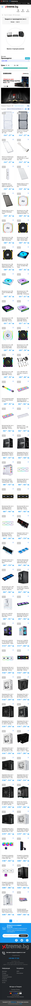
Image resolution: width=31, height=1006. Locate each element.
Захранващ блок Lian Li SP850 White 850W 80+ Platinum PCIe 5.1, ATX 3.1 (22, 776)
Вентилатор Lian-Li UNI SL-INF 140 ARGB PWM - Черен (22, 266)
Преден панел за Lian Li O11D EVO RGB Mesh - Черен (8, 212)
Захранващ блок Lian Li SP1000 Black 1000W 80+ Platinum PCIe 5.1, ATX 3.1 (8, 830)
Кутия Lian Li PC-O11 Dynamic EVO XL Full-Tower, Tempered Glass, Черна (22, 884)
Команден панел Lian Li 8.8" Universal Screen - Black (23, 534)
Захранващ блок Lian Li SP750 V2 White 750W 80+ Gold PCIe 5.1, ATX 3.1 (7, 696)
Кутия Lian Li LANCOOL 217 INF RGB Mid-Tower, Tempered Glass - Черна (7, 642)
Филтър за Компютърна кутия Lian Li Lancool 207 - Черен (23, 131)
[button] (15, 61)
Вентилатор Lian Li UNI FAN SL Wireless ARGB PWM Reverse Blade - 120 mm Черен (8, 266)
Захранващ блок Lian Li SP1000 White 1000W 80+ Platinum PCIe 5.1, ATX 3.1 (23, 830)
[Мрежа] (26, 109)
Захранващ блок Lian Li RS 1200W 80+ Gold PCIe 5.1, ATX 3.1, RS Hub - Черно (7, 803)
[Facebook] (16, 940)
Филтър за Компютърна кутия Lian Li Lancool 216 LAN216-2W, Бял (7, 158)
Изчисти (27, 58)
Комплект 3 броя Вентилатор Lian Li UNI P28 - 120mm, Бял (22, 427)
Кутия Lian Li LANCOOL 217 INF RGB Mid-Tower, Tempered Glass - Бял (22, 642)
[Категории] (2, 6)
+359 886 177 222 (14, 958)
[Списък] (28, 109)
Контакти (24, 3)
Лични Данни (20, 973)
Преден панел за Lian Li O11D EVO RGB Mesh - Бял (23, 185)
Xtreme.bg (13, 1002)
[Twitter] (22, 940)
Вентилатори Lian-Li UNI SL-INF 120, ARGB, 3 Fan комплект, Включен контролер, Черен (8, 588)
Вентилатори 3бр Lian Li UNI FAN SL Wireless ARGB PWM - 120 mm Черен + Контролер (23, 507)
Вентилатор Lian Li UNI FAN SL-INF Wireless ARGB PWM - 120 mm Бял (23, 292)
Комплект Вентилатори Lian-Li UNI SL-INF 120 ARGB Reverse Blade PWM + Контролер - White (22, 561)
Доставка (8, 3)
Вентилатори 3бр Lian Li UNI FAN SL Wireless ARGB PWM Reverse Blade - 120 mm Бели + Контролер (23, 481)
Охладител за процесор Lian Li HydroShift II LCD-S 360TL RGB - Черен (23, 857)
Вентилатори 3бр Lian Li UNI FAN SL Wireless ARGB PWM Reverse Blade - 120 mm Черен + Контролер (8, 507)
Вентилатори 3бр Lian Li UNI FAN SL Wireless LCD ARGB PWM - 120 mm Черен (23, 669)
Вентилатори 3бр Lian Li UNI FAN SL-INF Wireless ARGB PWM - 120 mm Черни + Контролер (23, 615)
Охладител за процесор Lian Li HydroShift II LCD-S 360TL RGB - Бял (7, 884)
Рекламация (18, 3)
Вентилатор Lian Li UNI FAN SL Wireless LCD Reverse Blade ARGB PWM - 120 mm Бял (7, 346)
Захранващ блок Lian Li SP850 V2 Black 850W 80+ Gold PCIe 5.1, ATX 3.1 (22, 722)
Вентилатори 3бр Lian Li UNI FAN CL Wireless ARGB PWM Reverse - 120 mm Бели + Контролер (23, 400)
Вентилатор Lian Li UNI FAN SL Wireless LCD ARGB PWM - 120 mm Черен (7, 373)
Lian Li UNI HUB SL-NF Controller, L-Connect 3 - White (22, 373)
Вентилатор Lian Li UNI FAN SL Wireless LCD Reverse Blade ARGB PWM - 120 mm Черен (22, 346)
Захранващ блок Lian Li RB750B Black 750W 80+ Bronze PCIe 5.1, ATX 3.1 (7, 454)
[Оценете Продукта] (13, 112)
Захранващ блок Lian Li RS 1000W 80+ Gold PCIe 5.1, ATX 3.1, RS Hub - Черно (7, 722)
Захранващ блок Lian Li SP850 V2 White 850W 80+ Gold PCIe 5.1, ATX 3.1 (7, 749)
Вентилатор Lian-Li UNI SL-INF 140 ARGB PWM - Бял (7, 292)
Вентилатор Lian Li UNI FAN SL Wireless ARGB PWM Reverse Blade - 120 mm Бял (23, 212)
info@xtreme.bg (14, 1)
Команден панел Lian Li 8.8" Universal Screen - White (7, 561)
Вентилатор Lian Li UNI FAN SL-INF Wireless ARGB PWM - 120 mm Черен (7, 319)
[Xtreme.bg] (11, 7)
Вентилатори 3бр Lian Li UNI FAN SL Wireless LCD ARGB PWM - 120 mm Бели (8, 669)
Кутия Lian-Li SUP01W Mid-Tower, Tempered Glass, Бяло (7, 615)
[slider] (2, 68)
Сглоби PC (4, 978)
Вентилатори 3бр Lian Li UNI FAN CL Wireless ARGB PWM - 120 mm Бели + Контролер (8, 427)
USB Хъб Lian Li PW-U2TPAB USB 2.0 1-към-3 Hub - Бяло (23, 158)
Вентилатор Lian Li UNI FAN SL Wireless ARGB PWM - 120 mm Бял (7, 239)
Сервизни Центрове (7, 977)
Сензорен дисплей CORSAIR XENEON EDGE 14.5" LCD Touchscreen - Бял (22, 911)
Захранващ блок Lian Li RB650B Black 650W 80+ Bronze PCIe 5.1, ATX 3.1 (22, 454)
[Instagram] (27, 940)
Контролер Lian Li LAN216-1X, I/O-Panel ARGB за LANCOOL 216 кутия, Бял (7, 185)
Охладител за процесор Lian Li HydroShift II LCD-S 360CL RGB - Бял (7, 857)
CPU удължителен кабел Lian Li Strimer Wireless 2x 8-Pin (8, 400)
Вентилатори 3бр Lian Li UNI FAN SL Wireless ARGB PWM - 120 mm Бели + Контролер (8, 534)
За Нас (3, 982)
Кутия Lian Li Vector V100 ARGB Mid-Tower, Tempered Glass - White (7, 481)
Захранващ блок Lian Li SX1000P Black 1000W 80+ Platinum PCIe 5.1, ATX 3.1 (22, 696)
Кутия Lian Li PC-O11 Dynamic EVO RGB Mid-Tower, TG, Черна (22, 803)
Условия (13, 3)
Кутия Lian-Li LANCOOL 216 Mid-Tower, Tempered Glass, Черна (23, 588)
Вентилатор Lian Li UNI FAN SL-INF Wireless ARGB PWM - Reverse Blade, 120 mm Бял (22, 319)
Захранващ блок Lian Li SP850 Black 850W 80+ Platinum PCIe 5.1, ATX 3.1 (7, 776)
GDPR (18, 971)
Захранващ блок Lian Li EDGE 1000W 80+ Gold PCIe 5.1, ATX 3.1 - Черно (23, 749)
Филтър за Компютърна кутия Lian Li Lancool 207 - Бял (7, 131)
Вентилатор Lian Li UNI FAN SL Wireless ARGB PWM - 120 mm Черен (22, 239)
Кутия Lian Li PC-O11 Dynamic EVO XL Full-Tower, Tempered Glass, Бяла (7, 911)
